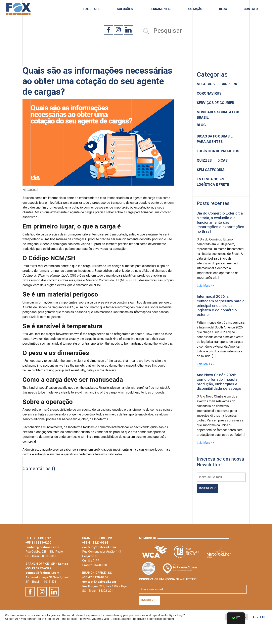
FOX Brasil (91, 9)
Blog (223, 9)
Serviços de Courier (215, 103)
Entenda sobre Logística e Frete (213, 182)
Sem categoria (211, 170)
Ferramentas (160, 9)
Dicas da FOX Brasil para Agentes (215, 139)
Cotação (195, 9)
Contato (251, 9)
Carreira (228, 84)
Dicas (222, 160)
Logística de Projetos (218, 151)
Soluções (125, 9)
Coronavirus (209, 93)
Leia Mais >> (205, 285)
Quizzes (204, 160)
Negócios (206, 84)
